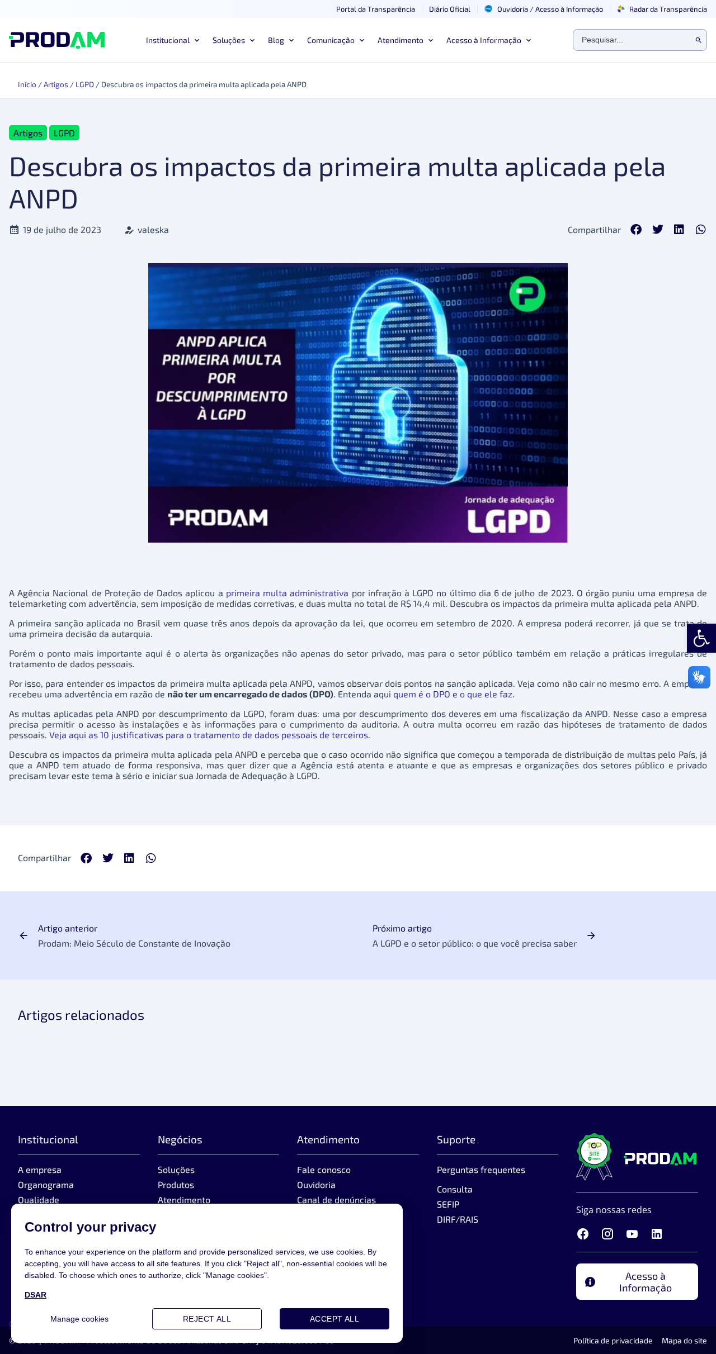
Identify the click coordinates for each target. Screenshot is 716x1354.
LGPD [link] (85, 84)
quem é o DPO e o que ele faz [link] (452, 693)
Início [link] (27, 84)
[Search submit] (698, 40)
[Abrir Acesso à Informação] (527, 40)
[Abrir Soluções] (251, 40)
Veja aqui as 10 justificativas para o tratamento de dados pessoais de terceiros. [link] (209, 734)
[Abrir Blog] (290, 40)
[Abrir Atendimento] (429, 40)
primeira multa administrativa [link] (287, 592)
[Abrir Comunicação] (360, 40)
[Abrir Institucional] (195, 40)
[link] (701, 638)
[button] (636, 229)
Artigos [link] (56, 84)
